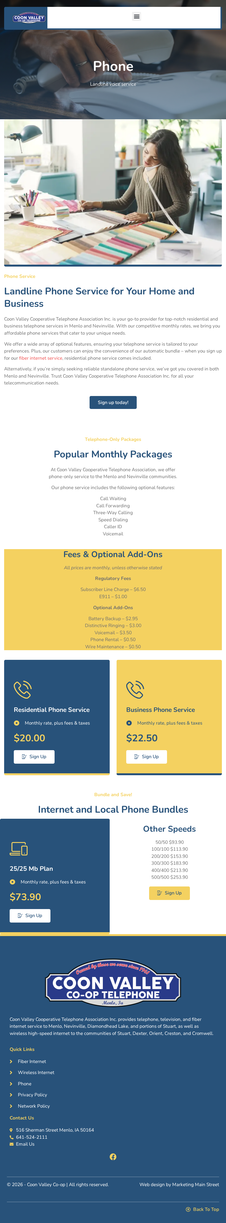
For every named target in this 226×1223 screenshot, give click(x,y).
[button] (136, 16)
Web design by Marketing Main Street (179, 1184)
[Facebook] (113, 1156)
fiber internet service (40, 358)
